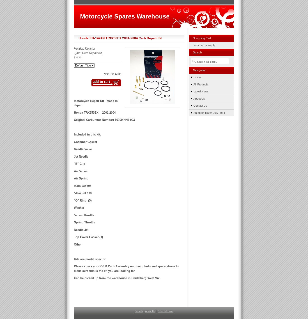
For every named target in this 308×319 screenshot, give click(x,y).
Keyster (90, 48)
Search (139, 311)
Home (197, 77)
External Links (165, 311)
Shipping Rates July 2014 (209, 112)
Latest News (201, 91)
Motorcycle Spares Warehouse (125, 16)
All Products (200, 84)
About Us (199, 98)
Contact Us (200, 105)
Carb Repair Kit (92, 53)
